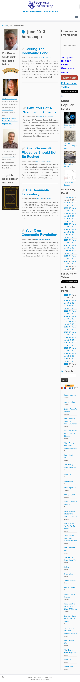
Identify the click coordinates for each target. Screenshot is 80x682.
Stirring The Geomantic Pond (35, 50)
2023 (66, 208)
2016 (66, 245)
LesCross (48, 57)
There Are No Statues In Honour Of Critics (70, 445)
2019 (66, 229)
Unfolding (67, 474)
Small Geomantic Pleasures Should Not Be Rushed (39, 152)
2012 (66, 266)
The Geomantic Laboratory (36, 192)
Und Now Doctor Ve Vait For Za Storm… (70, 433)
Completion (68, 481)
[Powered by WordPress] (51, 676)
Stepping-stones (70, 395)
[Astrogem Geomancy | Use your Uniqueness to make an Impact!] (40, 5)
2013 (66, 261)
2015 (66, 250)
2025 (66, 197)
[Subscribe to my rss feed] (3, 677)
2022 (66, 213)
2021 (66, 218)
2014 (66, 256)
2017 (66, 240)
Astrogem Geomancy (37, 677)
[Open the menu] (76, 16)
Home (4, 25)
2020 (66, 224)
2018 (66, 234)
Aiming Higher (69, 402)
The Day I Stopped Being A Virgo (70, 146)
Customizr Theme (44, 679)
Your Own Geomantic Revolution (39, 232)
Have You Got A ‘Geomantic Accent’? (40, 109)
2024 (66, 203)
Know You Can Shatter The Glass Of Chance (70, 421)
